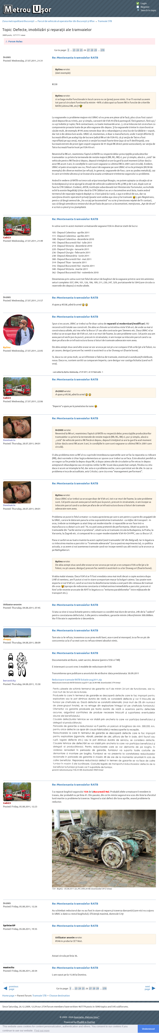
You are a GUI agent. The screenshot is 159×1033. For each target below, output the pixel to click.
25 (81, 49)
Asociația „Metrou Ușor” (86, 1016)
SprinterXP (9, 925)
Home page (8, 995)
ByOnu (7, 347)
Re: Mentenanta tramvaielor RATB (75, 57)
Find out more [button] (42, 1030)
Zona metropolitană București (18, 21)
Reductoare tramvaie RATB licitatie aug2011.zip (77, 679)
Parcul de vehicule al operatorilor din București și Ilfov (66, 21)
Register (143, 6)
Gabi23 (7, 237)
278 (102, 49)
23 (74, 49)
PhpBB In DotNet (86, 1021)
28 (92, 49)
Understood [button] (148, 1029)
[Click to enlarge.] (104, 728)
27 (88, 49)
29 (95, 49)
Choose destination (59, 995)
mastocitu (8, 967)
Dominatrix (9, 440)
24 (77, 49)
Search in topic (146, 10)
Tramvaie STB (105, 21)
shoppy (7, 639)
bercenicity (9, 680)
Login (141, 3)
